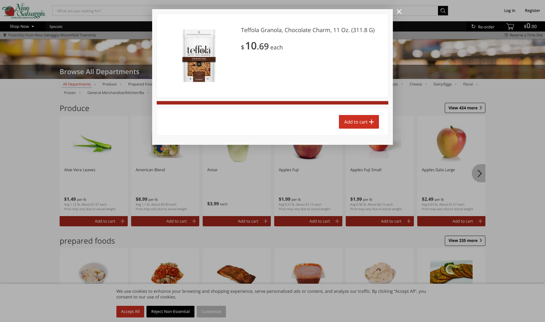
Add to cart (356, 122)
